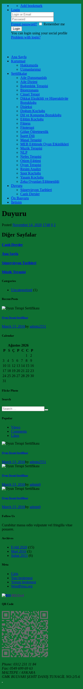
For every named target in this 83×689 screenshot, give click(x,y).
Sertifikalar (19, 73)
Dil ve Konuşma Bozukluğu (40, 115)
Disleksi (26, 107)
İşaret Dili (27, 136)
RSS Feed (18, 595)
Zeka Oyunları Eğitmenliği (39, 181)
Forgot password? (24, 24)
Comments (19, 431)
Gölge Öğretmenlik (34, 132)
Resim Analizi (30, 169)
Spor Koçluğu (30, 173)
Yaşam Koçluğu (32, 177)
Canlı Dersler (30, 194)
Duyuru (16, 186)
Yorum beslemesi (23, 582)
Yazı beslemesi (22, 578)
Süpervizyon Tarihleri (36, 190)
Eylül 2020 (19, 547)
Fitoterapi (27, 127)
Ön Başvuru (20, 198)
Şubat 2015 (19, 555)
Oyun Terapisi (30, 165)
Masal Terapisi (31, 140)
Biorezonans (29, 90)
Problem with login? (26, 37)
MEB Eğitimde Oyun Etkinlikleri (44, 144)
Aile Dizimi (28, 82)
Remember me (54, 24)
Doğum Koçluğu (32, 111)
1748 (46, 225)
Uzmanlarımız (30, 69)
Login (15, 10)
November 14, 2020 (27, 225)
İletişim (16, 202)
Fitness (25, 123)
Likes (15, 435)
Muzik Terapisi (31, 148)
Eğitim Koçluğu (32, 119)
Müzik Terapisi (14, 272)
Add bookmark (31, 6)
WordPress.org (22, 586)
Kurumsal (18, 61)
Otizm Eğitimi (30, 161)
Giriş (14, 574)
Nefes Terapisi (30, 157)
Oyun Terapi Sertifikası (15, 317)
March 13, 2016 (13, 326)
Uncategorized (21, 290)
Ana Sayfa (19, 57)
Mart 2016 (18, 551)
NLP (23, 152)
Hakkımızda (29, 65)
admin (34, 326)
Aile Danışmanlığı (33, 78)
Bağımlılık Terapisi (34, 86)
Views (15, 427)
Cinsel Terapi (30, 94)
